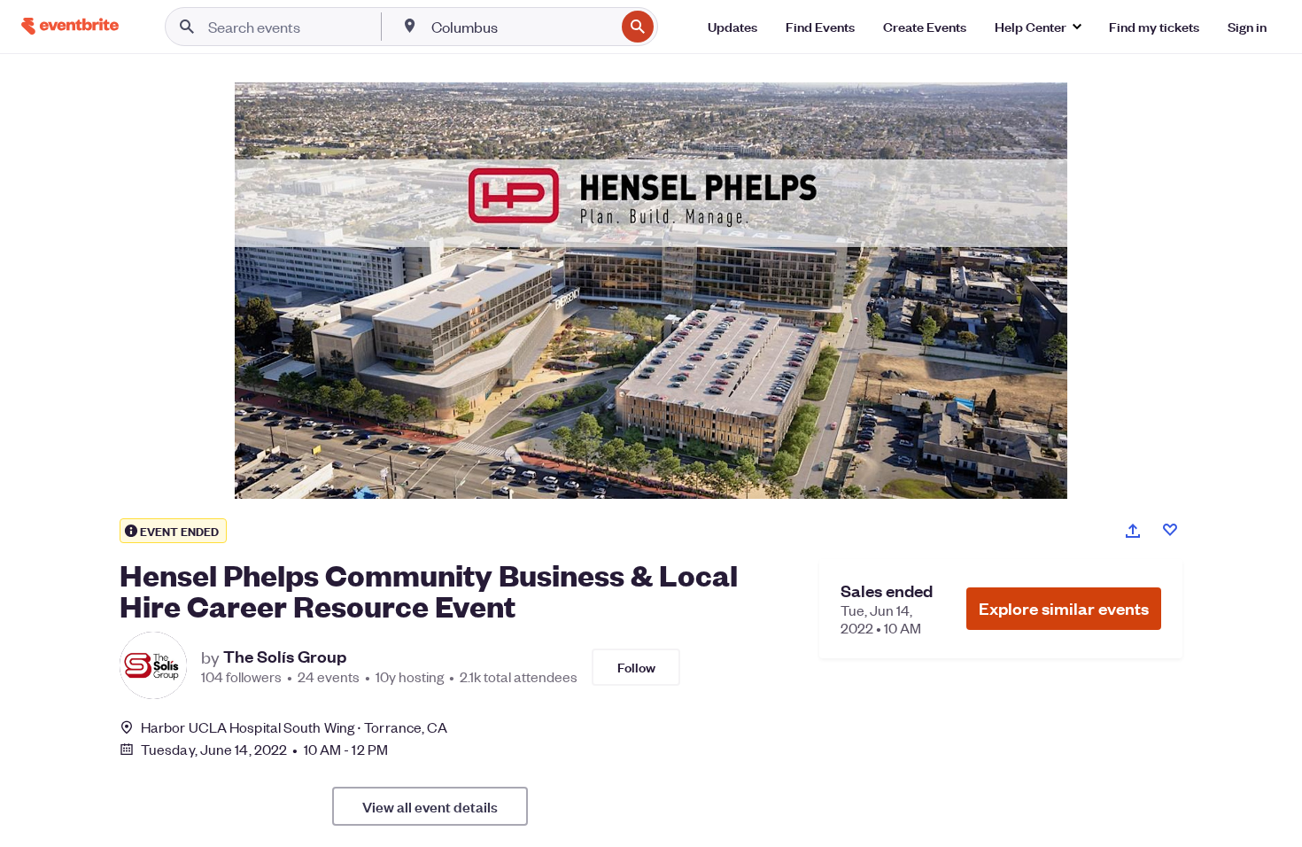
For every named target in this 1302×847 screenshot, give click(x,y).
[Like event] (1170, 529)
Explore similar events (1064, 608)
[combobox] (521, 26)
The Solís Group (284, 656)
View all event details (430, 806)
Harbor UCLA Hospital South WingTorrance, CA (294, 727)
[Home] (70, 26)
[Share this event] (1133, 530)
